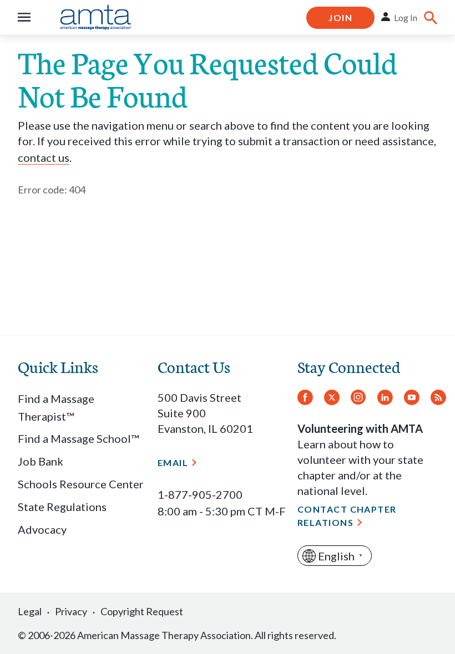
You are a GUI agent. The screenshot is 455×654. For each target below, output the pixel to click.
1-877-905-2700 (200, 494)
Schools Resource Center (81, 484)
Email (173, 462)
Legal (30, 611)
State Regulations (62, 506)
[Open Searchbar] (430, 18)
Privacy (71, 611)
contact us (43, 157)
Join (340, 17)
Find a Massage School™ (78, 438)
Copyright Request (141, 611)
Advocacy (42, 529)
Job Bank (40, 461)
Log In (405, 17)
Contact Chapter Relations (347, 516)
